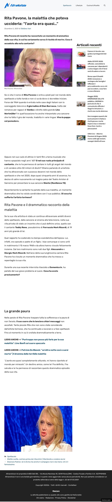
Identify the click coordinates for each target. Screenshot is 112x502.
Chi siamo (40, 498)
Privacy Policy (60, 498)
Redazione (50, 498)
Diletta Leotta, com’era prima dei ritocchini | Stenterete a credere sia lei (36, 459)
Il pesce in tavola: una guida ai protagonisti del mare (97, 53)
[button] (105, 5)
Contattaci (72, 485)
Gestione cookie (106, 500)
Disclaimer (72, 498)
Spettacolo (67, 5)
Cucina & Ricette (93, 5)
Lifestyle (79, 5)
